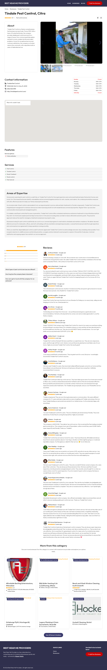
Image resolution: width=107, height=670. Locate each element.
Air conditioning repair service (49, 560)
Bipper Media (19, 656)
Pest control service (21, 18)
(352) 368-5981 (11, 89)
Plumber (43, 599)
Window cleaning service (81, 560)
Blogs (83, 3)
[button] (100, 43)
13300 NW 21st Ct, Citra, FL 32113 (17, 86)
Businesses (75, 3)
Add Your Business (95, 3)
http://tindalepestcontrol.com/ (16, 91)
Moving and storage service (15, 599)
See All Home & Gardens (53, 635)
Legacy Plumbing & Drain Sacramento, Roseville (48, 623)
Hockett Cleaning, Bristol (81, 622)
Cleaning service (78, 599)
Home (69, 3)
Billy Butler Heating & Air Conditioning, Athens (48, 584)
